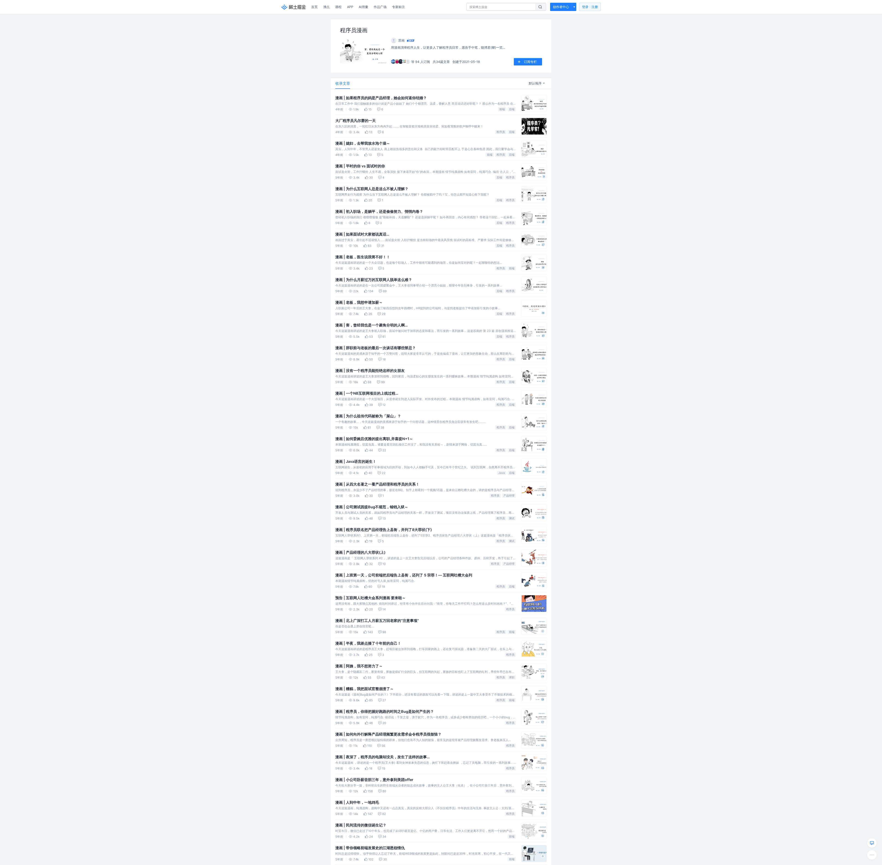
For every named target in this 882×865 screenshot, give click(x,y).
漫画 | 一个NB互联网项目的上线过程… (366, 393)
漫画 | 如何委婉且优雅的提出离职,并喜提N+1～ (374, 438)
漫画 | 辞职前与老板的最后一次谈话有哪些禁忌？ (375, 347)
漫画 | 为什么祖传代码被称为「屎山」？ (368, 416)
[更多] (871, 854)
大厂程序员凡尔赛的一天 (355, 120)
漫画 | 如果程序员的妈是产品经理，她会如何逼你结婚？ (381, 97)
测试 (511, 518)
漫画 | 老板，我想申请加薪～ (359, 302)
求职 (511, 677)
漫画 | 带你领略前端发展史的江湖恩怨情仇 (370, 847)
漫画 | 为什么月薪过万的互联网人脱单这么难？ (373, 279)
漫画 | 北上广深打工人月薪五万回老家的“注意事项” (377, 620)
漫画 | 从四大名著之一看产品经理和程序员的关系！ (377, 484)
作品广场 (380, 7)
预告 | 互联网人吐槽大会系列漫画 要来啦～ (370, 597)
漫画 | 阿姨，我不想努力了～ (359, 666)
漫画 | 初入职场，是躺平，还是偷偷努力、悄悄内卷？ (379, 211)
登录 (590, 7)
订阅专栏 (530, 62)
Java (501, 473)
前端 (502, 109)
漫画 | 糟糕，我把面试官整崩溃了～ (364, 688)
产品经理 (508, 495)
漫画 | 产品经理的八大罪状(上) (360, 552)
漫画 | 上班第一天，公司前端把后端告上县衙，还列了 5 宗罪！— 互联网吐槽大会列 (403, 575)
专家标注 (398, 7)
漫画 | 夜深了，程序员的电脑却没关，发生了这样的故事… (382, 757)
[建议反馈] (871, 843)
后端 (511, 109)
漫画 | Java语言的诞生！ (355, 461)
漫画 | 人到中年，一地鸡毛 (357, 802)
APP (350, 7)
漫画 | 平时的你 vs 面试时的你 (360, 166)
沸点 (326, 7)
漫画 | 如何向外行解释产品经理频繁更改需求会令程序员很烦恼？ (388, 734)
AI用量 (363, 7)
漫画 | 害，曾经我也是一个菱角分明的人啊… (371, 325)
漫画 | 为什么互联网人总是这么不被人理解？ (371, 188)
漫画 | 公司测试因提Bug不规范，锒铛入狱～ (371, 507)
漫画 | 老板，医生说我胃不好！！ (362, 257)
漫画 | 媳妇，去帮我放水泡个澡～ (362, 143)
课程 (338, 7)
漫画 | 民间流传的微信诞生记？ (360, 825)
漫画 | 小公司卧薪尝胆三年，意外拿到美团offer (374, 779)
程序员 (501, 132)
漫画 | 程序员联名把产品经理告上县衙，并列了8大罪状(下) (383, 529)
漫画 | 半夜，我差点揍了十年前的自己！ (368, 643)
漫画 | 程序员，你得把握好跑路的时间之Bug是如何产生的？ (384, 711)
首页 (314, 7)
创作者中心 (561, 7)
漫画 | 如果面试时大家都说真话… (362, 234)
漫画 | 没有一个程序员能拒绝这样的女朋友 (370, 370)
